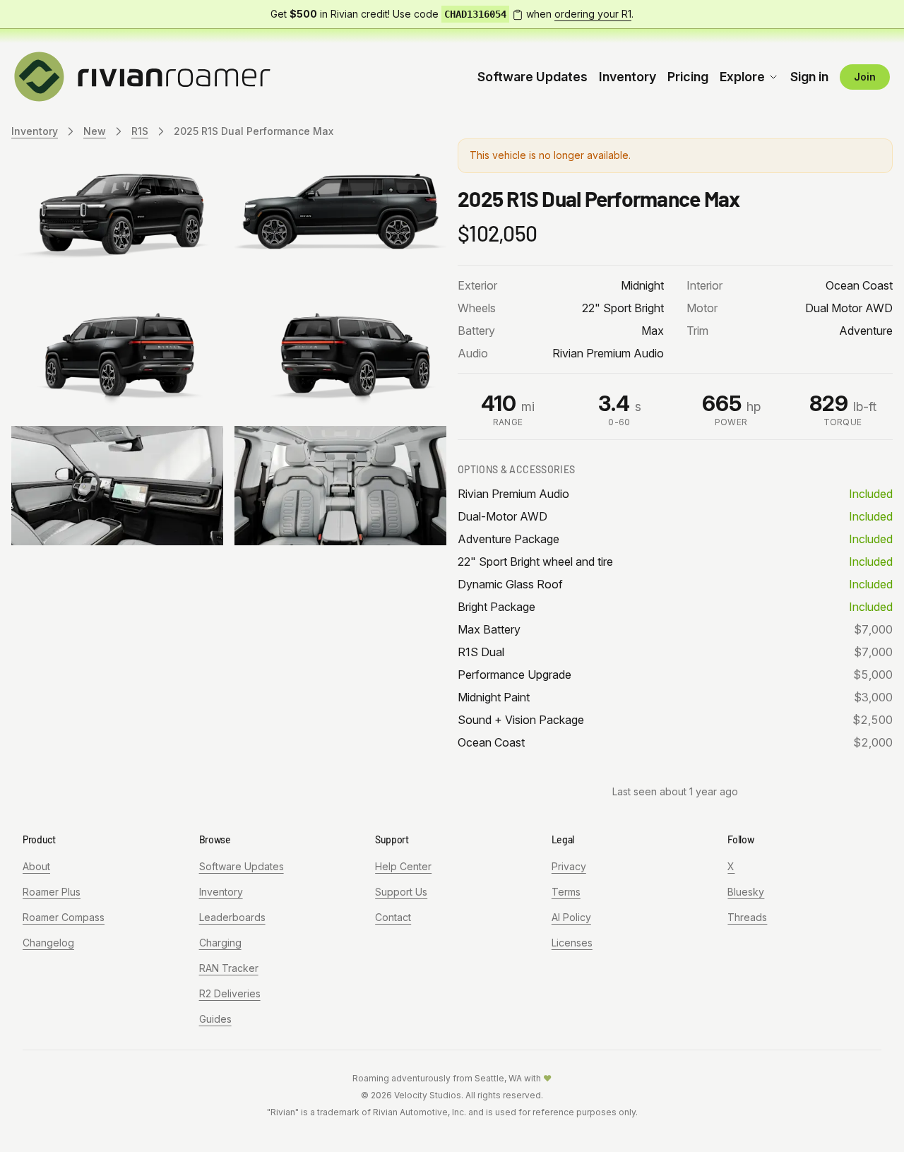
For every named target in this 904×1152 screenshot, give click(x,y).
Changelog (48, 943)
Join (865, 77)
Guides (215, 1019)
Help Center (403, 866)
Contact (393, 917)
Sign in (809, 76)
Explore (742, 76)
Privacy (569, 866)
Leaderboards (232, 917)
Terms (566, 892)
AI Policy (571, 917)
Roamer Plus (52, 892)
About (36, 866)
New (94, 131)
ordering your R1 (592, 14)
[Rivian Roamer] (142, 76)
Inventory (627, 76)
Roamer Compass (64, 917)
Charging (220, 943)
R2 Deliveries (230, 993)
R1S (139, 131)
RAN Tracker (228, 968)
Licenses (572, 943)
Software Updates (532, 76)
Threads (747, 917)
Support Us (401, 892)
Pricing (687, 76)
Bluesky (745, 892)
